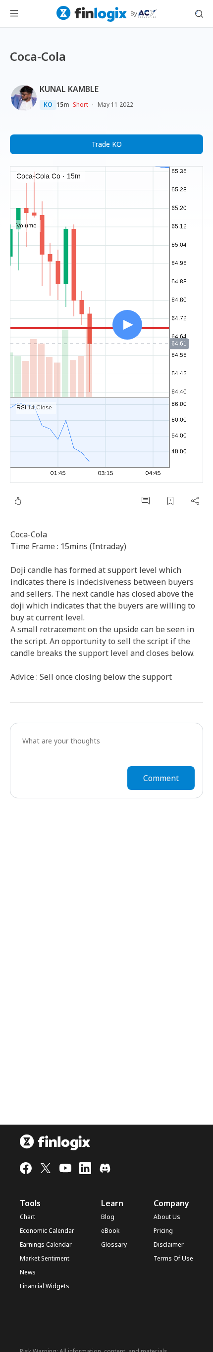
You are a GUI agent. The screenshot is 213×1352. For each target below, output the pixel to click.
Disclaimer (169, 1245)
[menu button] (14, 14)
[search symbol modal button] (199, 14)
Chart (27, 1217)
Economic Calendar (47, 1231)
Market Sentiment (44, 1259)
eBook (110, 1231)
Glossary (114, 1245)
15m (62, 105)
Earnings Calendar (46, 1245)
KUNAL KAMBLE (69, 89)
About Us (167, 1217)
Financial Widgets (44, 1286)
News (28, 1272)
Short (80, 104)
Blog (107, 1217)
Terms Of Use (173, 1259)
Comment (161, 778)
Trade (107, 144)
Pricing (163, 1231)
